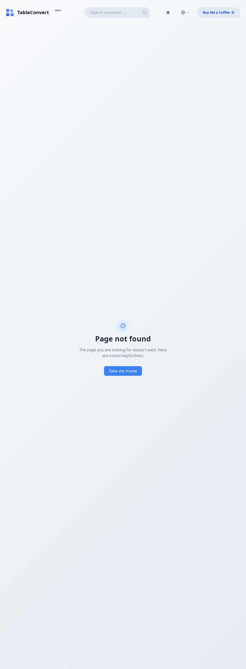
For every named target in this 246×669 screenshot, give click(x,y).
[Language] (185, 12)
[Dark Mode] (168, 12)
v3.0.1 (58, 10)
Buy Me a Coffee (216, 12)
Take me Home (123, 371)
